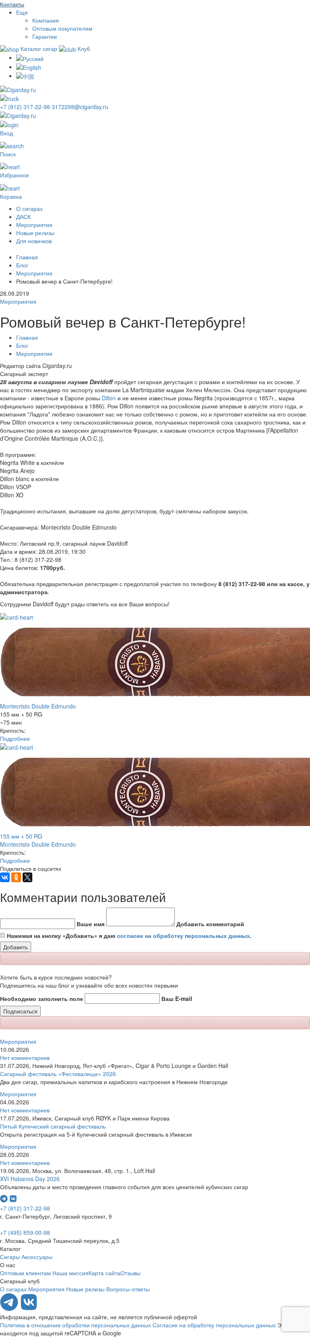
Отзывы (130, 1273)
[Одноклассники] (16, 877)
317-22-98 (26, 107)
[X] (27, 877)
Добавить (15, 947)
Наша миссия (70, 1273)
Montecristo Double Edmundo (38, 706)
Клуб (83, 48)
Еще (22, 12)
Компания (45, 20)
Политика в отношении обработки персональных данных (75, 1325)
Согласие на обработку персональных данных (214, 1325)
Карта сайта (104, 1273)
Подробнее (15, 738)
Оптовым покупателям (62, 28)
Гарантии (44, 36)
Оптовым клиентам (25, 1273)
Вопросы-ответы (128, 1289)
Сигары (10, 1257)
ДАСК (23, 216)
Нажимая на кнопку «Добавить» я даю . (129, 935)
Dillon (109, 398)
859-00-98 (25, 1232)
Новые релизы (35, 233)
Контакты (12, 4)
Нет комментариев (25, 1057)
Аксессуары (36, 1257)
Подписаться (20, 1011)
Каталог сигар (39, 48)
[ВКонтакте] (5, 877)
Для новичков (34, 241)
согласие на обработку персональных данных (183, 935)
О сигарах (29, 208)
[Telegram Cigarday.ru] (10, 1309)
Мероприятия (34, 225)
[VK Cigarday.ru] (29, 1309)
